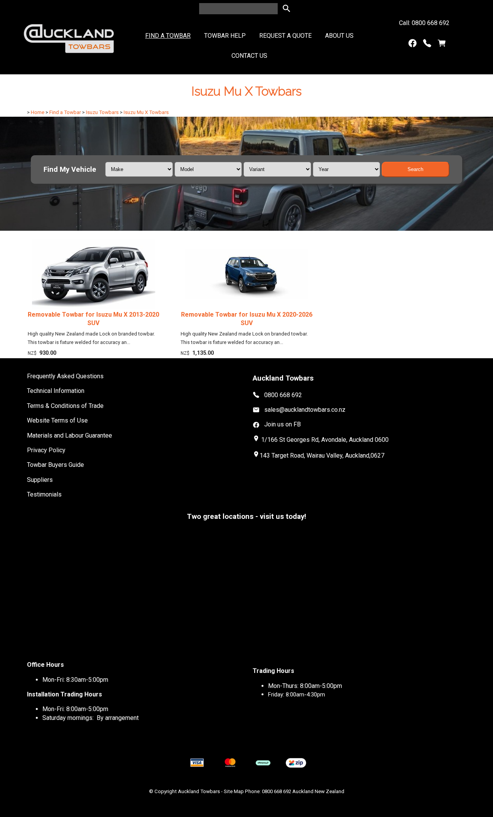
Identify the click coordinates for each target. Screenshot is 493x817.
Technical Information (55, 390)
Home (37, 112)
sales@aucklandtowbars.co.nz (304, 409)
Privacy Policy (46, 450)
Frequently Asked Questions (65, 376)
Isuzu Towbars (102, 112)
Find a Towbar (168, 35)
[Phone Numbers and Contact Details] (427, 45)
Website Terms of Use (57, 420)
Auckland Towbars (199, 791)
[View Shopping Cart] (441, 45)
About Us (339, 35)
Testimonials (44, 494)
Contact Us (249, 55)
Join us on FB (282, 424)
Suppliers (40, 479)
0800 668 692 (283, 394)
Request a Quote (285, 35)
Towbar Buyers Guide (55, 464)
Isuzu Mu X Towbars (146, 112)
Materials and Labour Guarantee (69, 435)
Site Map (234, 791)
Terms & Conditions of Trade (65, 405)
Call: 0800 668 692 (424, 23)
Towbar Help (225, 35)
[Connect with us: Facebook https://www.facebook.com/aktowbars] (412, 45)
